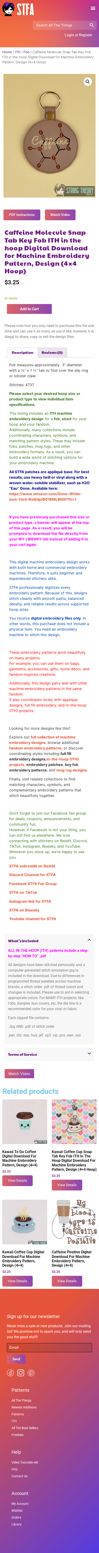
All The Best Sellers (25, 1428)
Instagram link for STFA (30, 901)
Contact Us (19, 1476)
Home (7, 52)
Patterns (18, 1414)
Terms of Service (22, 1054)
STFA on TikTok (23, 892)
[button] (93, 8)
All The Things (21, 1400)
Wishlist (17, 1510)
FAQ (14, 1469)
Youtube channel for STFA (32, 918)
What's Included (23, 940)
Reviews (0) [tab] (52, 352)
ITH (17, 52)
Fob (26, 52)
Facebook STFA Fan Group (33, 883)
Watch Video (19, 1073)
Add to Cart (29, 309)
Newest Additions (24, 1407)
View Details (17, 1181)
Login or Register (78, 35)
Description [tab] (22, 352)
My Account (20, 1504)
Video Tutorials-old (25, 1462)
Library (17, 1524)
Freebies (17, 1435)
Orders (16, 1517)
